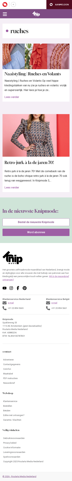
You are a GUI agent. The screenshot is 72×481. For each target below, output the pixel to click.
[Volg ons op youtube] (5, 288)
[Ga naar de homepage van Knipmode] (36, 13)
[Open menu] (5, 13)
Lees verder (12, 97)
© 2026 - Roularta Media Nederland (19, 476)
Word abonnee (36, 232)
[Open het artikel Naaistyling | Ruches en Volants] (36, 56)
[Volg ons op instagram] (11, 288)
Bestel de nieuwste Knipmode (36, 222)
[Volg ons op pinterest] (25, 288)
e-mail (11, 303)
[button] (59, 4)
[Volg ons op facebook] (18, 288)
